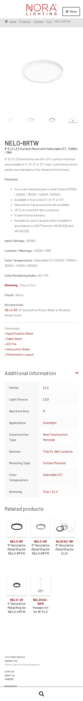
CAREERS (9, 679)
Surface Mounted (54, 463)
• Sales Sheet (13, 338)
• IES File (11, 344)
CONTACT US (11, 661)
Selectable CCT (53, 474)
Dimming (11, 285)
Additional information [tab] (30, 373)
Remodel (49, 440)
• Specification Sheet (19, 333)
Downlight (50, 423)
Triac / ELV (50, 491)
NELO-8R (11, 310)
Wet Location (63, 451)
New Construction (55, 434)
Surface (39, 21)
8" (44, 411)
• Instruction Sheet (17, 349)
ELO (49, 21)
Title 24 (48, 451)
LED (46, 399)
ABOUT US (10, 675)
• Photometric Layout (19, 354)
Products (25, 21)
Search (41, 694)
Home (12, 21)
